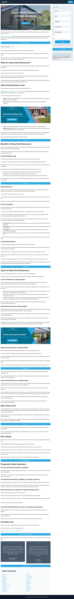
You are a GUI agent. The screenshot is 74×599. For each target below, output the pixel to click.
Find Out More (25, 266)
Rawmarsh (4, 587)
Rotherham (4, 591)
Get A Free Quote (25, 565)
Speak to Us (25, 183)
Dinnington (28, 587)
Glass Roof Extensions (6, 36)
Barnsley (4, 576)
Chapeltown (4, 583)
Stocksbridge (4, 578)
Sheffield (28, 574)
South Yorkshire (29, 576)
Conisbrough (28, 577)
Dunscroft (28, 590)
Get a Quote (24, 23)
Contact (70, 1)
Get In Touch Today (25, 42)
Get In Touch (62, 49)
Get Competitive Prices (25, 460)
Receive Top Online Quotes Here (25, 534)
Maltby (27, 585)
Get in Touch (25, 424)
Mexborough (4, 589)
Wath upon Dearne (6, 585)
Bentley (27, 579)
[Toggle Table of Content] (12, 47)
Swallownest (28, 581)
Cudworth (4, 580)
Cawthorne (4, 574)
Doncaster (28, 583)
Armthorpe (28, 588)
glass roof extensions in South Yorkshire (14, 91)
